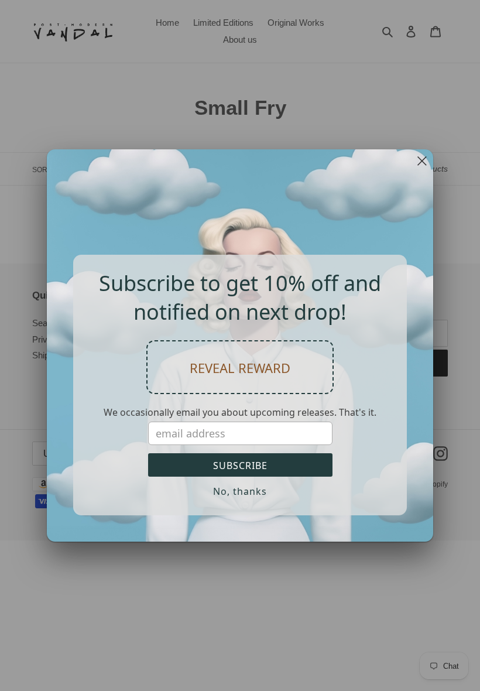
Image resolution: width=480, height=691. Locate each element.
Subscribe (240, 465)
